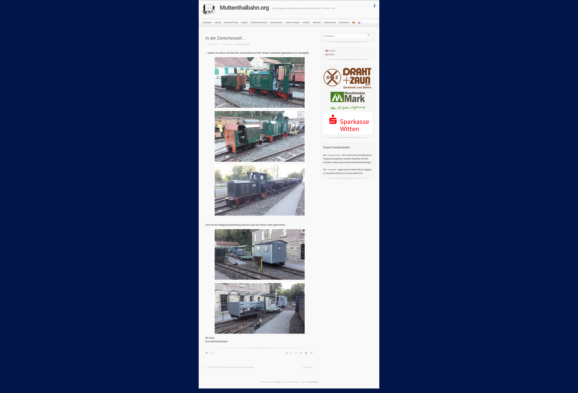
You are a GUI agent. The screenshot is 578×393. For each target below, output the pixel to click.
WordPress (314, 382)
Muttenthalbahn (243, 44)
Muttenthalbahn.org (244, 7)
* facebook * (332, 170)
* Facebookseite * (334, 155)
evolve (278, 382)
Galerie (211, 353)
